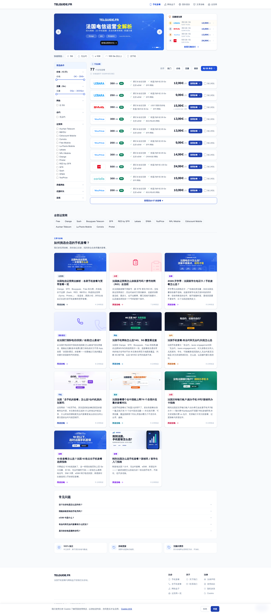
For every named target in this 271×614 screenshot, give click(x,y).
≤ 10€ (97, 56)
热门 (169, 68)
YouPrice (63, 177)
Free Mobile (65, 142)
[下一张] (159, 31)
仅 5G (62, 105)
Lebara (62, 149)
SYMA (62, 174)
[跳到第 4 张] (159, 47)
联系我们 (193, 584)
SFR (61, 167)
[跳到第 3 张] (157, 47)
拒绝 (205, 609)
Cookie (210, 593)
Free (58, 221)
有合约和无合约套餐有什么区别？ (73, 524)
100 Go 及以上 (115, 56)
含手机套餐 (177, 584)
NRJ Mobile (65, 153)
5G (71, 56)
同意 (215, 609)
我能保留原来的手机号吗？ (71, 511)
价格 (178, 68)
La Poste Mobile (67, 146)
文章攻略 (200, 4)
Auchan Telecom (67, 128)
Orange (62, 156)
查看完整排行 (190, 46)
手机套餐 (157, 4)
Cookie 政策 (126, 609)
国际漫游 (186, 4)
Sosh (61, 170)
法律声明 (211, 579)
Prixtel (62, 160)
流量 (187, 68)
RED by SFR (65, 163)
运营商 (214, 4)
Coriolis (63, 139)
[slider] (56, 80)
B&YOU (62, 132)
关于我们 (193, 579)
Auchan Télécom (63, 226)
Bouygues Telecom (95, 221)
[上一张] (58, 31)
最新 (196, 68)
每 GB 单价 (208, 68)
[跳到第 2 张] (154, 47)
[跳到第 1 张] (152, 47)
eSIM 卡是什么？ (66, 517)
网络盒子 (171, 4)
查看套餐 (194, 83)
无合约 (84, 56)
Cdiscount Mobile (67, 135)
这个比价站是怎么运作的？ (71, 504)
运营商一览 (177, 593)
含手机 (133, 56)
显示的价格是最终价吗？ (70, 530)
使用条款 (211, 584)
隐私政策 (211, 588)
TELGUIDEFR (63, 4)
